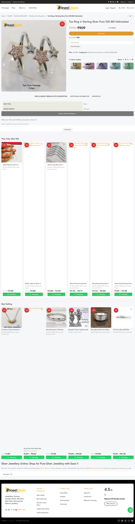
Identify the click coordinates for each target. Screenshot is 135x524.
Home (3, 16)
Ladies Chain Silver (43, 509)
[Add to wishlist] (19, 144)
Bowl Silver (106, 332)
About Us (87, 493)
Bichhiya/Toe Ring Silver (37, 16)
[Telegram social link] (117, 2)
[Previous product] (128, 16)
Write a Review (110, 503)
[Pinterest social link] (111, 2)
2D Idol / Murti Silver (30, 451)
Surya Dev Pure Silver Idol (32, 448)
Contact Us (87, 496)
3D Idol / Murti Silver (75, 332)
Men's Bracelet (42, 499)
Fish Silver (128, 332)
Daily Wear (64, 493)
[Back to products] (130, 16)
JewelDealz (46, 468)
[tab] (51, 96)
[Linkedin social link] (113, 2)
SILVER (10, 16)
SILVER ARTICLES (96, 332)
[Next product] (132, 16)
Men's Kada (40, 495)
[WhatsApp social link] (115, 2)
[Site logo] (67, 8)
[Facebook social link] (108, 2)
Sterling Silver (64, 500)
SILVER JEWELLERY (20, 16)
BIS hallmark (116, 471)
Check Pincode (75, 46)
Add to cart (101, 33)
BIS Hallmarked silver (96, 468)
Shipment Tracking (90, 500)
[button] (130, 510)
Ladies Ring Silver (43, 513)
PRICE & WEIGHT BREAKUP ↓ (68, 113)
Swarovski (63, 504)
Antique (63, 496)
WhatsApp (13, 294)
